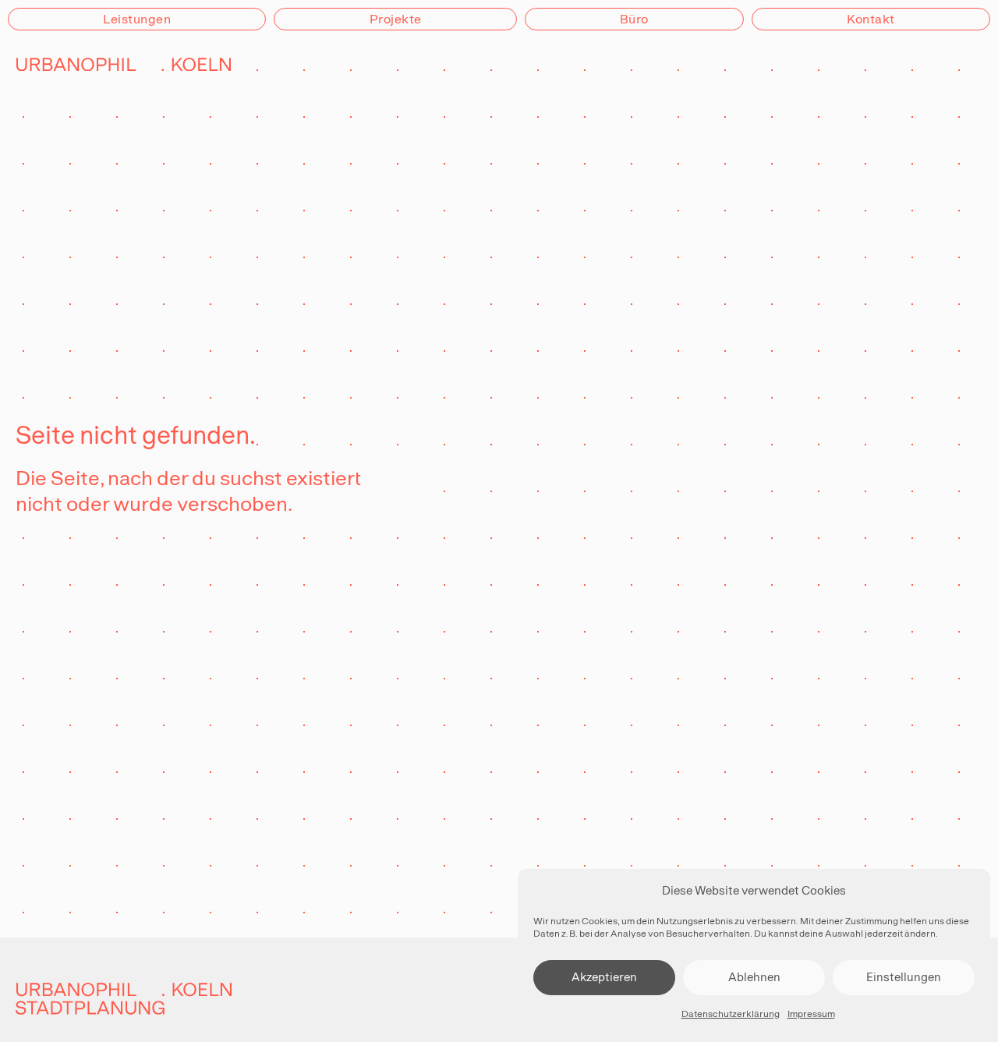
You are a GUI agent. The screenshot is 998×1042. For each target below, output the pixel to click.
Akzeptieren (604, 977)
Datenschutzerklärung (730, 1013)
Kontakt (871, 19)
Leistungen (137, 19)
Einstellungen (903, 977)
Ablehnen (754, 977)
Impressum (811, 1013)
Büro (634, 19)
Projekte (396, 19)
